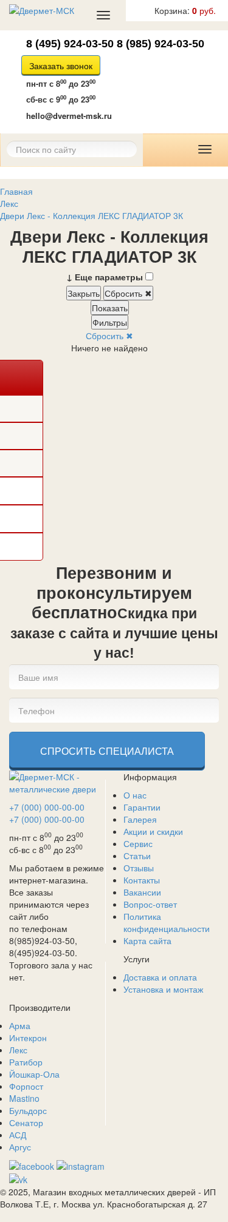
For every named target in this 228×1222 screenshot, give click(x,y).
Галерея (140, 819)
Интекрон (28, 1037)
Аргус (20, 1147)
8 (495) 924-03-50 (70, 44)
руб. (185, 10)
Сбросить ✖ (128, 293)
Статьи (137, 855)
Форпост (26, 1086)
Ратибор (26, 1062)
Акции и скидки (153, 831)
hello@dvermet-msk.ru (69, 115)
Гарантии (142, 807)
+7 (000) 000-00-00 (47, 807)
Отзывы (138, 868)
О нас (135, 795)
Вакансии (142, 892)
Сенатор (26, 1122)
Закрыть (83, 293)
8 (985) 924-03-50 (160, 44)
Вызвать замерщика (130, 83)
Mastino (24, 1098)
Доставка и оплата (160, 977)
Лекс (18, 1050)
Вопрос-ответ (150, 904)
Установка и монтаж (163, 989)
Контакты (141, 880)
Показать (110, 308)
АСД (17, 1135)
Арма (19, 1025)
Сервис (138, 843)
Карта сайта (147, 940)
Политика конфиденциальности (166, 922)
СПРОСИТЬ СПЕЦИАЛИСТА (107, 751)
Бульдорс (28, 1110)
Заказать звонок (60, 65)
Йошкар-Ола (34, 1074)
